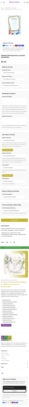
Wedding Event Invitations (9, 321)
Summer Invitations (7, 320)
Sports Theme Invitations (9, 318)
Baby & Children (4, 353)
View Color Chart (7, 150)
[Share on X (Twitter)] (10, 242)
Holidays (3, 356)
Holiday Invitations (7, 311)
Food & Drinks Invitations (9, 305)
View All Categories (5, 360)
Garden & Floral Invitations (9, 307)
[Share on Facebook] (7, 242)
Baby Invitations (7, 300)
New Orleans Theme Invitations (10, 314)
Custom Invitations (5, 355)
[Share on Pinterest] (14, 242)
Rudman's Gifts (12, 400)
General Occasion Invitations (10, 309)
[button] (1, 2)
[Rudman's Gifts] (6, 338)
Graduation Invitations (8, 312)
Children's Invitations (8, 303)
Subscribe (14, 390)
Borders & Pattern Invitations (10, 301)
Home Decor (3, 358)
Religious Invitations (8, 316)
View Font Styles (7, 175)
